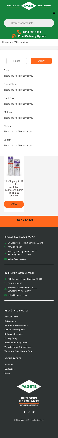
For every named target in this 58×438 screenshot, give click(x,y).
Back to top (25, 220)
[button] (54, 12)
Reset (16, 61)
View (14, 204)
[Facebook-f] (24, 412)
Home (5, 42)
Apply (41, 61)
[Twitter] (33, 412)
